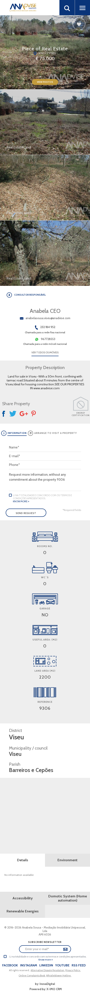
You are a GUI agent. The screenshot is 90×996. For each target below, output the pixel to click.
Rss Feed (79, 965)
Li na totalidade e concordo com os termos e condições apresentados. (42, 497)
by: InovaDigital (45, 984)
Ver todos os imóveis (45, 352)
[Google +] (24, 413)
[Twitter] (12, 413)
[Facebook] (4, 414)
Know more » (21, 501)
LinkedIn (46, 965)
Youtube (62, 965)
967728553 (48, 339)
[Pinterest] (34, 414)
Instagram (28, 965)
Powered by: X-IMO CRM (45, 989)
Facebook (10, 965)
